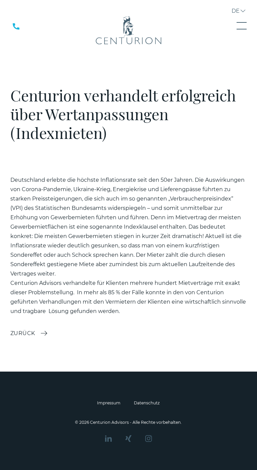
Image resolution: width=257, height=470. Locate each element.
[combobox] (236, 11)
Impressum (108, 402)
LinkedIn (108, 438)
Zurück (22, 333)
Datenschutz (147, 402)
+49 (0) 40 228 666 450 (23, 26)
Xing (128, 438)
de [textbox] (236, 11)
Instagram (148, 438)
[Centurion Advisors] (128, 30)
